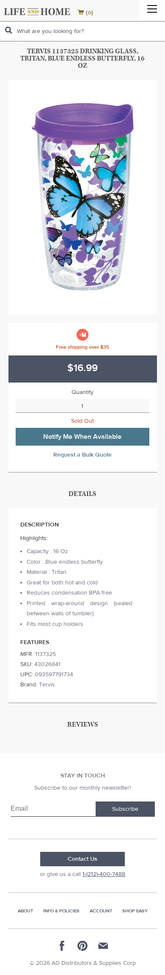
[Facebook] (62, 946)
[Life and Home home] (37, 11)
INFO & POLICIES (61, 911)
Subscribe (125, 809)
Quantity (83, 392)
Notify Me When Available (82, 436)
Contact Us (82, 859)
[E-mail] (103, 946)
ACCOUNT (101, 911)
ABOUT (25, 911)
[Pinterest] (82, 946)
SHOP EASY (135, 911)
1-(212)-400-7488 (103, 874)
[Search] (8, 30)
